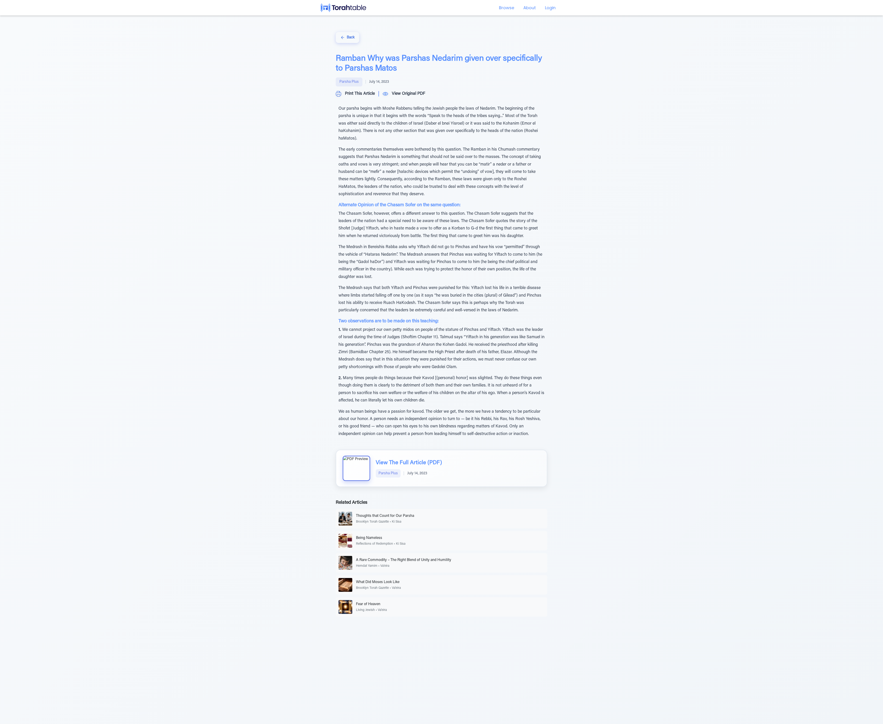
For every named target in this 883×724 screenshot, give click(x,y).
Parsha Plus (349, 82)
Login (550, 8)
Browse (506, 8)
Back (351, 37)
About (529, 8)
